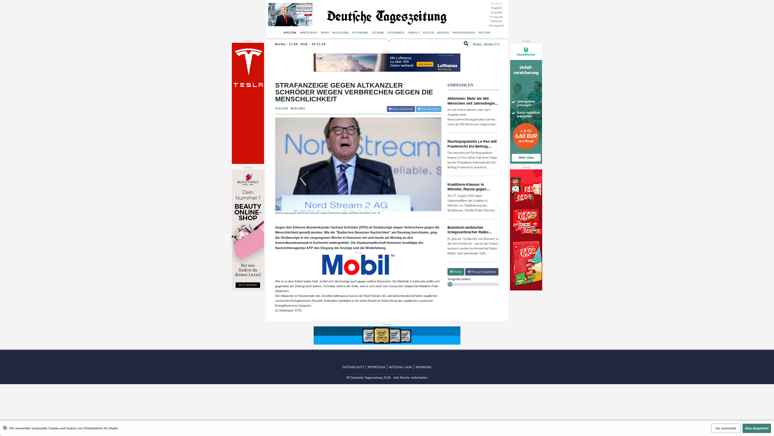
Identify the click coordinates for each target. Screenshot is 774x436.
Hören (457, 272)
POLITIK (281, 108)
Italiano (496, 21)
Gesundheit (396, 32)
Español (496, 12)
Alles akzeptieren (757, 428)
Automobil (360, 32)
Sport (325, 32)
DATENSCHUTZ (353, 367)
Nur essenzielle (725, 428)
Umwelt (414, 32)
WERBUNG (423, 367)
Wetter (484, 32)
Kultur (428, 32)
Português (496, 25)
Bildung (443, 32)
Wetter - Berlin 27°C (486, 44)
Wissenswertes (464, 32)
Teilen (402, 109)
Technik (378, 32)
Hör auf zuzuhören (483, 272)
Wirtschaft (308, 32)
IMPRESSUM (376, 367)
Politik (290, 32)
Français (496, 16)
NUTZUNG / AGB (400, 367)
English (496, 7)
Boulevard (341, 32)
